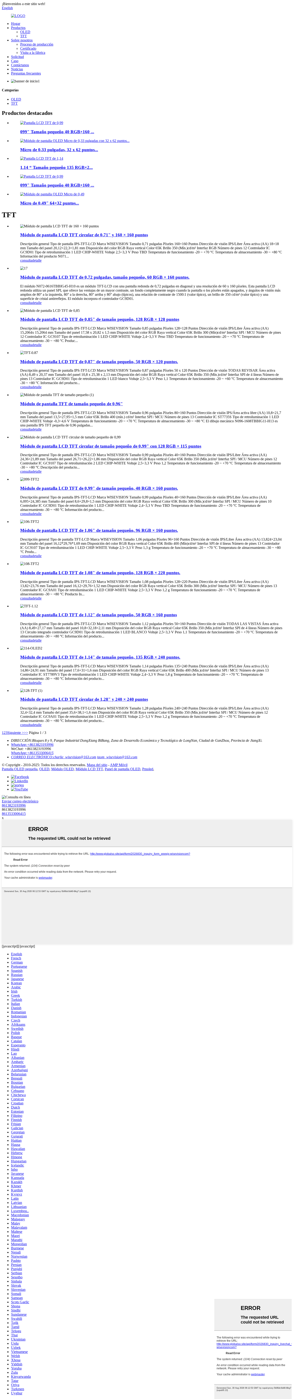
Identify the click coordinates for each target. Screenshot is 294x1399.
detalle (37, 260)
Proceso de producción (36, 44)
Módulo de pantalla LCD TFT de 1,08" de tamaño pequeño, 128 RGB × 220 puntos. (100, 572)
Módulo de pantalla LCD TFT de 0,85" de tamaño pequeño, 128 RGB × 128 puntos (99, 319)
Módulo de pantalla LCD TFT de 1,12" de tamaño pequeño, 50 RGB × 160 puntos (98, 614)
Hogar (15, 24)
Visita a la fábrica (32, 53)
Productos (18, 28)
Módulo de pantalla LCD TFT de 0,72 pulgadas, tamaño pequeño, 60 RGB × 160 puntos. (104, 277)
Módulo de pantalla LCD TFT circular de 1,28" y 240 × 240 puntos (84, 699)
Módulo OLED (62, 769)
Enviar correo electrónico (20, 801)
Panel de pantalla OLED (122, 769)
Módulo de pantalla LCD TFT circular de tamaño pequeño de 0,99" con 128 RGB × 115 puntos (110, 446)
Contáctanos (20, 65)
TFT (23, 36)
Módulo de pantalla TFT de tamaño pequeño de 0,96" (71, 403)
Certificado (28, 48)
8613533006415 (14, 814)
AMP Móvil (118, 765)
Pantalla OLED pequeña (19, 769)
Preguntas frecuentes (26, 73)
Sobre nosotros (22, 40)
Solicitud (17, 57)
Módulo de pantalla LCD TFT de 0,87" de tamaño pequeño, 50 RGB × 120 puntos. (99, 361)
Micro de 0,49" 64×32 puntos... (49, 203)
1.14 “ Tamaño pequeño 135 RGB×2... (56, 167)
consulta (26, 260)
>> (26, 733)
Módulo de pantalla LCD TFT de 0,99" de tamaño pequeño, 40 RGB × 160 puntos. (99, 488)
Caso (14, 61)
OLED (25, 32)
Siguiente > (15, 733)
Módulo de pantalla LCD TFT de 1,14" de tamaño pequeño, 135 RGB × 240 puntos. (100, 657)
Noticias (17, 69)
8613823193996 (14, 805)
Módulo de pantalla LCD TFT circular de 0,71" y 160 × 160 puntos (84, 234)
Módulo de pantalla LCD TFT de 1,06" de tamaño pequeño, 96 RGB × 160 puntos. (99, 530)
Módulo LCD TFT (89, 769)
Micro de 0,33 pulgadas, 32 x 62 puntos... (59, 149)
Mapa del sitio (97, 765)
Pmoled (147, 769)
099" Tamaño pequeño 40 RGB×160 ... (57, 131)
